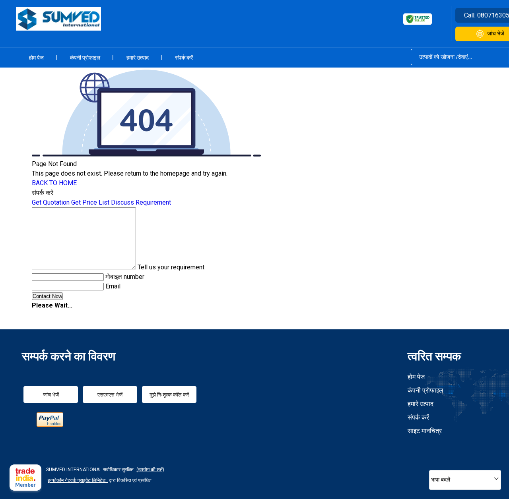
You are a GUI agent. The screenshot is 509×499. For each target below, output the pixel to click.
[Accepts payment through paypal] (50, 424)
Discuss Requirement (141, 202)
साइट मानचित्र (425, 431)
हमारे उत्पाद (137, 57)
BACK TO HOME (54, 183)
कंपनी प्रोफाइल (85, 57)
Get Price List (90, 202)
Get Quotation (51, 202)
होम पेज (36, 57)
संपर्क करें (184, 57)
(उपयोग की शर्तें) (150, 469)
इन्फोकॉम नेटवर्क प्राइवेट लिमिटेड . (78, 480)
